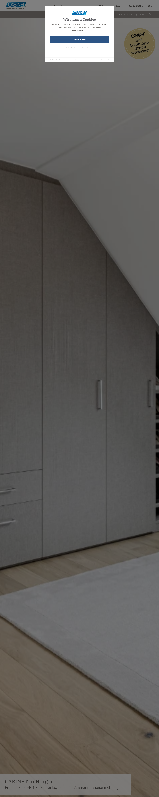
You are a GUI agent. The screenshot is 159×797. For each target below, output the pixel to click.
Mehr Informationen (79, 31)
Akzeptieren (79, 39)
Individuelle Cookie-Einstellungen (79, 48)
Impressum (88, 60)
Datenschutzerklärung (101, 60)
